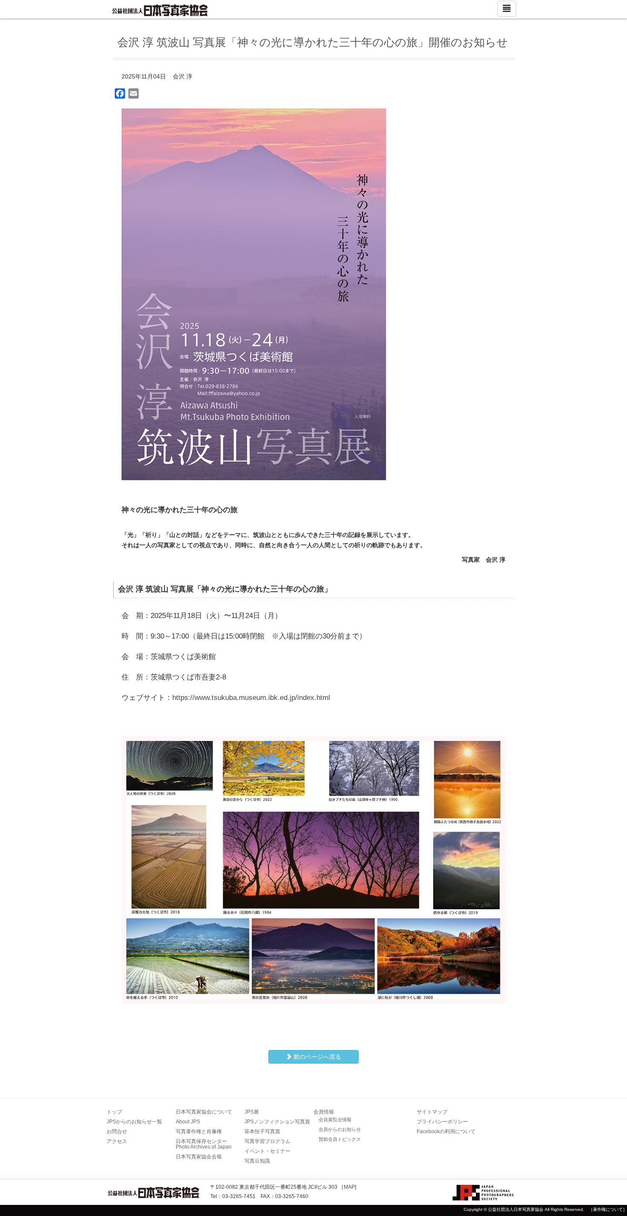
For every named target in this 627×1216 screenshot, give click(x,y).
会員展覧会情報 (335, 1119)
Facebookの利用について (446, 1131)
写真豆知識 (257, 1161)
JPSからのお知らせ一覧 (134, 1122)
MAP (349, 1187)
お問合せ (117, 1131)
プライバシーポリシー (442, 1122)
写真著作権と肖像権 (199, 1131)
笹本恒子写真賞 (262, 1131)
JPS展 (251, 1112)
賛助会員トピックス (340, 1139)
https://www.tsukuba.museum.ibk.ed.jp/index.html (251, 698)
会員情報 (324, 1112)
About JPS (188, 1122)
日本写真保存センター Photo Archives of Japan (204, 1144)
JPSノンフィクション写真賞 (277, 1122)
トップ (114, 1112)
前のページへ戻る (316, 1056)
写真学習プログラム (267, 1141)
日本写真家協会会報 (199, 1157)
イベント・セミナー (267, 1151)
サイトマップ (432, 1112)
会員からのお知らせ (340, 1129)
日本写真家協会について (204, 1112)
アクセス (117, 1141)
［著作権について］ (608, 1209)
